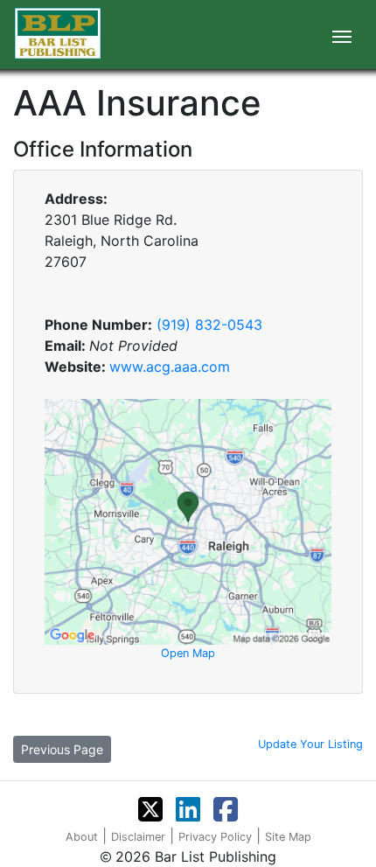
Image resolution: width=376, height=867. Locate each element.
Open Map (188, 653)
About (82, 836)
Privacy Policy (215, 836)
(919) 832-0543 (209, 324)
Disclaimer (138, 836)
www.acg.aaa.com (169, 366)
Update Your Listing (310, 744)
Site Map (288, 836)
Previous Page (62, 749)
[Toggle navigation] (342, 35)
